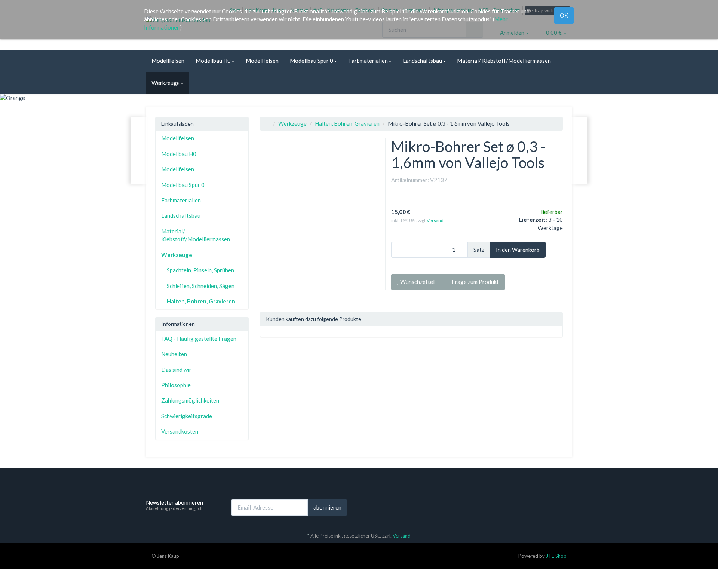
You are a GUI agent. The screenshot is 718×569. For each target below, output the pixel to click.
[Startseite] (268, 123)
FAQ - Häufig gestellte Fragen (198, 338)
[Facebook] (557, 507)
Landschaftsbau (422, 60)
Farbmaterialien (368, 60)
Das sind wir (176, 369)
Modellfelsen (167, 60)
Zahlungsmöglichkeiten (190, 400)
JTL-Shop (556, 556)
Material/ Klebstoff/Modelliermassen (504, 60)
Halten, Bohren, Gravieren (347, 123)
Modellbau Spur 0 (311, 60)
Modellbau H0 (213, 60)
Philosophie (176, 385)
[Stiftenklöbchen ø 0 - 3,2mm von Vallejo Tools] (579, 150)
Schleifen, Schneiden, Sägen (200, 285)
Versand (435, 220)
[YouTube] (568, 507)
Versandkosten (179, 431)
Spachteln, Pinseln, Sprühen (200, 270)
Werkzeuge (165, 82)
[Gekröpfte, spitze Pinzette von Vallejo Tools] (139, 150)
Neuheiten (174, 354)
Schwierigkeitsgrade (186, 416)
